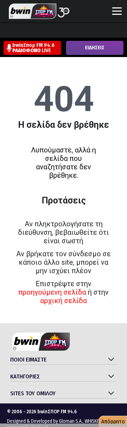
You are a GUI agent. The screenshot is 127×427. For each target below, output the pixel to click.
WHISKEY (93, 421)
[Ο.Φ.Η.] (100, 31)
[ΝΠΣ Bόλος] (60, 31)
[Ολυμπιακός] (87, 31)
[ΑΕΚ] (7, 31)
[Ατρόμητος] (47, 31)
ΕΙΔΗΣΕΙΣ (94, 47)
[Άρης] (20, 31)
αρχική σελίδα (63, 300)
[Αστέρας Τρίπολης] (33, 31)
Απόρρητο (113, 421)
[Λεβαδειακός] (74, 31)
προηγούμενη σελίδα (52, 292)
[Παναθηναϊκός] (114, 31)
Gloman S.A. (71, 421)
